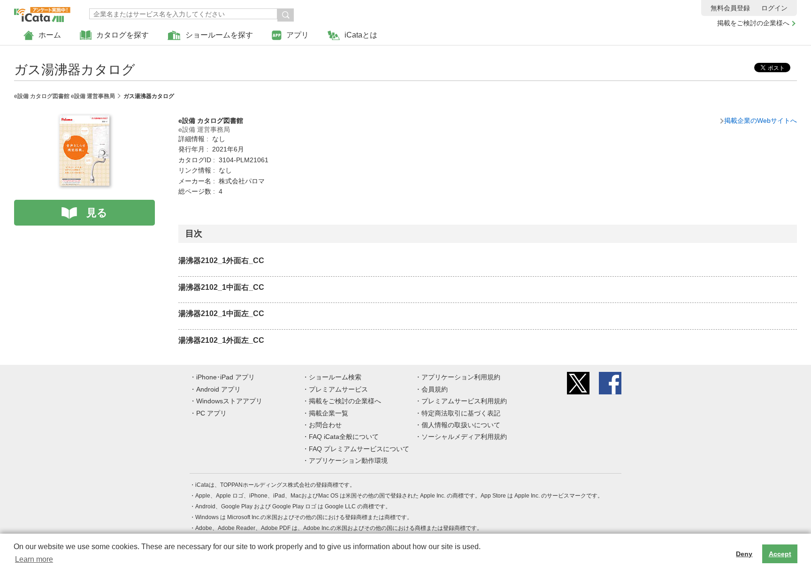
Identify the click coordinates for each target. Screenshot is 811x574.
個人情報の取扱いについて (460, 425)
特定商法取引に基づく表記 (460, 413)
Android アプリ (218, 389)
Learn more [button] (34, 559)
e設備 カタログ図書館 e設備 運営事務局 (64, 96)
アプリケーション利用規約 (460, 377)
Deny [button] (744, 554)
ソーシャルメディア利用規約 (464, 436)
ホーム (49, 35)
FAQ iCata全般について (344, 436)
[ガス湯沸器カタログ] (84, 120)
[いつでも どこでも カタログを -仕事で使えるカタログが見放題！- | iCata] (42, 12)
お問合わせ (325, 425)
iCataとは (360, 35)
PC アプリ (211, 413)
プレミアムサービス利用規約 (464, 401)
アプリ (297, 35)
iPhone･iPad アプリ (225, 377)
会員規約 (434, 389)
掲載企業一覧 (328, 413)
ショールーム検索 (335, 377)
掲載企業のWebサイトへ (760, 120)
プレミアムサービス (338, 389)
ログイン (774, 8)
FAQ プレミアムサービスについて (359, 449)
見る (96, 213)
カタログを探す (122, 35)
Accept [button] (780, 554)
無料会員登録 (730, 8)
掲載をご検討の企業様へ (753, 23)
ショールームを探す (219, 35)
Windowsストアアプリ (229, 401)
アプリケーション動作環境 (348, 460)
